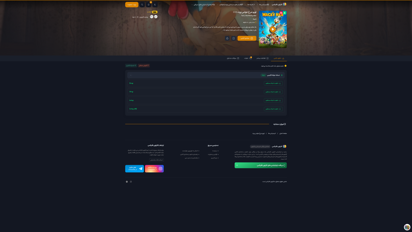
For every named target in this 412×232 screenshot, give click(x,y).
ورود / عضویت (131, 4)
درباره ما (214, 151)
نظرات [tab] (247, 58)
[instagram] (131, 181)
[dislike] (151, 16)
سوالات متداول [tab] (231, 58)
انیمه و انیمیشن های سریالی (203, 4)
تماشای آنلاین (245, 38)
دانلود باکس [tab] (277, 58)
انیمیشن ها (263, 4)
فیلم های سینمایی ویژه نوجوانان (230, 4)
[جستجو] (142, 4)
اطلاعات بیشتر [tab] (261, 58)
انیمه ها (250, 4)
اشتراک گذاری (130, 65)
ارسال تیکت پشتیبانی (156, 160)
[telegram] (127, 181)
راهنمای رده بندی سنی (191, 158)
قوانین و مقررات (212, 154)
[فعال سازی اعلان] (227, 38)
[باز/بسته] (130, 75)
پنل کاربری (214, 158)
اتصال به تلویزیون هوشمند (190, 151)
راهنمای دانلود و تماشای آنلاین (189, 154)
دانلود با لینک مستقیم (272, 83)
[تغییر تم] (155, 4)
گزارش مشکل (143, 65)
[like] (155, 16)
